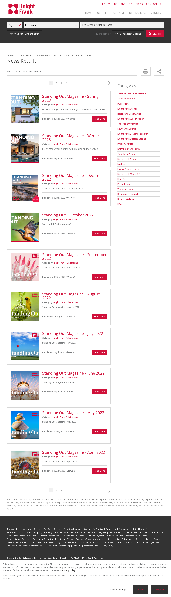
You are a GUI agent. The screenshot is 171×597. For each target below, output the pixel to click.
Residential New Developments (68, 529)
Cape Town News (126, 153)
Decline (140, 589)
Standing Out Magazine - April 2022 (73, 452)
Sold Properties (142, 529)
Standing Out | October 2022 (68, 215)
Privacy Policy (106, 545)
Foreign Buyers (153, 539)
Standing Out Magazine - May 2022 (73, 412)
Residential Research (128, 193)
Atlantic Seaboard (126, 98)
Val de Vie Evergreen (97, 532)
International (114, 532)
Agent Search (156, 542)
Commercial (157, 532)
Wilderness (98, 558)
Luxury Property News (128, 168)
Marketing (122, 163)
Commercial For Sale (93, 529)
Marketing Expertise (111, 539)
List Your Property (33, 532)
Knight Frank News (126, 158)
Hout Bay (121, 178)
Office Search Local (112, 542)
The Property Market (127, 123)
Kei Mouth (75, 558)
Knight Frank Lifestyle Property (132, 133)
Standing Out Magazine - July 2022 (72, 333)
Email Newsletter (69, 542)
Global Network (92, 539)
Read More (99, 118)
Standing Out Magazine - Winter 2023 (70, 137)
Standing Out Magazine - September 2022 (74, 256)
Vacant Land (111, 529)
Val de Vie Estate (78, 532)
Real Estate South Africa (129, 113)
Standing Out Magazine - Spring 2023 (70, 98)
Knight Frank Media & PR (129, 173)
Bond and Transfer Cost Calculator (131, 535)
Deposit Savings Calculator (19, 539)
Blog (58, 542)
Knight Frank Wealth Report (130, 118)
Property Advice (125, 143)
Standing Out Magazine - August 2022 (71, 296)
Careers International (16, 542)
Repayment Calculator (43, 539)
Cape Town (53, 558)
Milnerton (86, 558)
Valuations (13, 535)
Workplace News (125, 188)
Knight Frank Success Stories (131, 138)
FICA (119, 204)
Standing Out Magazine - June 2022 (73, 373)
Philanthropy (123, 183)
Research (140, 539)
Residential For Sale (43, 529)
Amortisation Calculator (73, 535)
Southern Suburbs (126, 128)
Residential (145, 532)
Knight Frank (25, 55)
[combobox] (123, 25)
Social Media (85, 542)
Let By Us (64, 532)
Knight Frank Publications (65, 104)
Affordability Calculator (49, 535)
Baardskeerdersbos (37, 558)
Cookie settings (118, 589)
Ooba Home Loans (28, 535)
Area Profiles (77, 539)
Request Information (88, 545)
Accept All (159, 589)
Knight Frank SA (62, 539)
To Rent (134, 532)
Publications (123, 103)
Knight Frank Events (127, 108)
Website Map (64, 545)
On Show (27, 529)
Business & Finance (127, 199)
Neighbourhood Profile (129, 148)
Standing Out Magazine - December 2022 (73, 177)
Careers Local (34, 542)
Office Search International (135, 542)
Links (75, 545)
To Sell (125, 532)
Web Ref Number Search (26, 33)
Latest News (38, 55)
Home (18, 529)
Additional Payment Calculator (100, 535)
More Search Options (130, 33)
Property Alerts (125, 529)
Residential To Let (15, 532)
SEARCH (157, 33)
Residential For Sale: (17, 558)
